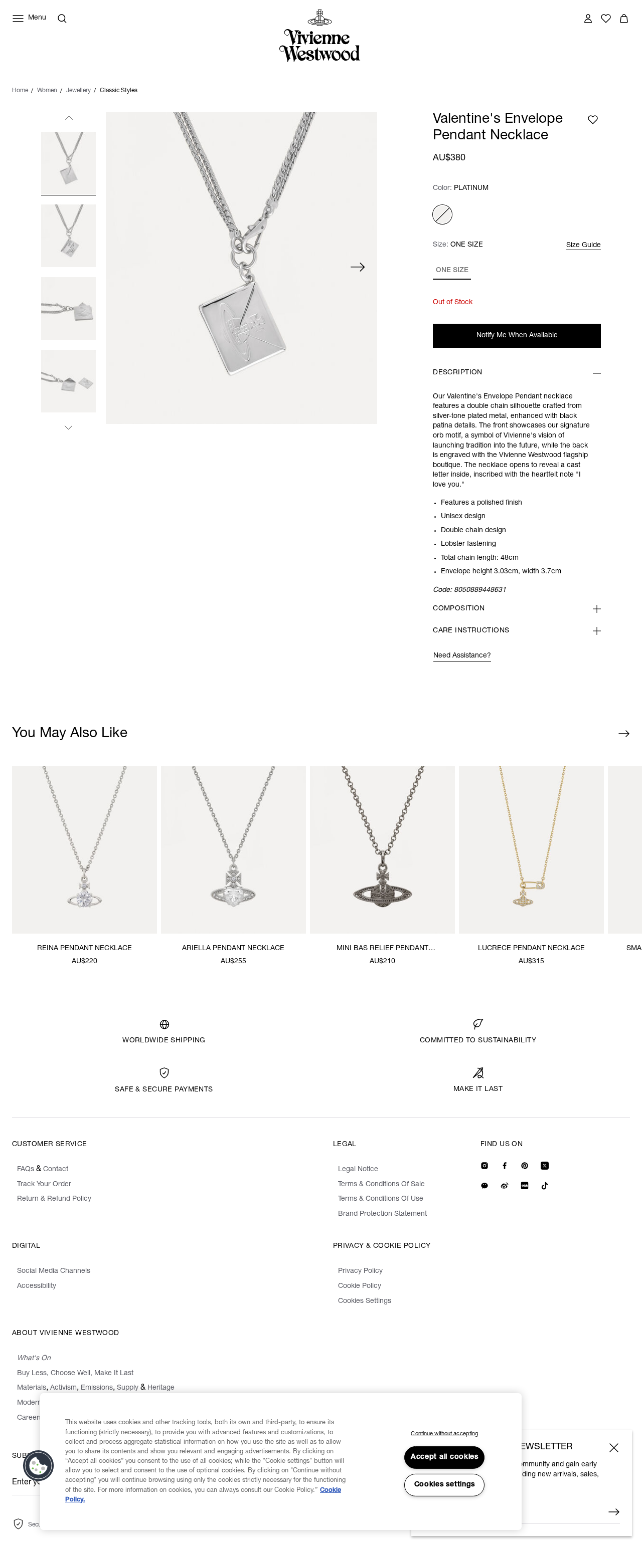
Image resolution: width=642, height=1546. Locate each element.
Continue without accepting (444, 1434)
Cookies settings (444, 1484)
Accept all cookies (444, 1457)
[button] (39, 1466)
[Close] (614, 1448)
